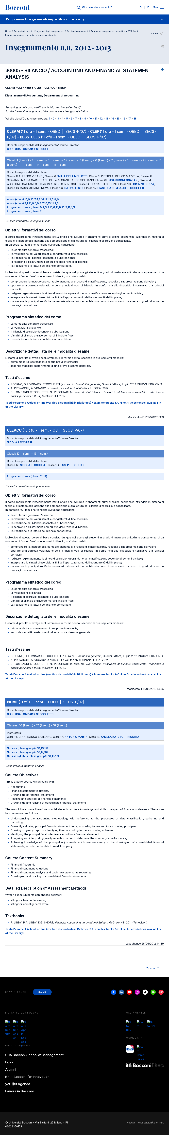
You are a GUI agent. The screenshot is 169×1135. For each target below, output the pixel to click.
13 (106, 118)
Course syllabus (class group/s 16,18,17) (33, 756)
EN (141, 7)
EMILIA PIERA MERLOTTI (72, 176)
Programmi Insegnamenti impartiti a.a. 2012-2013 (114, 31)
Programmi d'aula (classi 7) (25, 211)
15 (118, 118)
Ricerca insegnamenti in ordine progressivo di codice (31, 35)
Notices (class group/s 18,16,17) (27, 748)
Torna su (150, 968)
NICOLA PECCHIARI (19, 442)
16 (123, 118)
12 (101, 118)
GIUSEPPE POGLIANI (72, 465)
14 (112, 118)
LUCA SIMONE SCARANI (122, 180)
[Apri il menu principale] (162, 7)
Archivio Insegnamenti (77, 31)
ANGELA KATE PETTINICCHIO (120, 736)
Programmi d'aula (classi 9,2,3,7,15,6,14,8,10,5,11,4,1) (41, 207)
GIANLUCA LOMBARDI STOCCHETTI (30, 149)
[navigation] (84, 19)
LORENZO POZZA (143, 184)
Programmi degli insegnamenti (49, 31)
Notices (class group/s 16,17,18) (27, 752)
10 (90, 118)
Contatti (155, 33)
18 (135, 118)
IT (148, 7)
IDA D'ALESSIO (73, 188)
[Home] (17, 7)
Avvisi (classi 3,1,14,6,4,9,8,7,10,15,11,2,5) (33, 203)
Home (8, 31)
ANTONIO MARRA (76, 736)
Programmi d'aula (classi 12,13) (27, 476)
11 (96, 118)
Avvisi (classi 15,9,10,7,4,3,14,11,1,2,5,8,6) (33, 199)
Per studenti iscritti (23, 31)
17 (129, 118)
